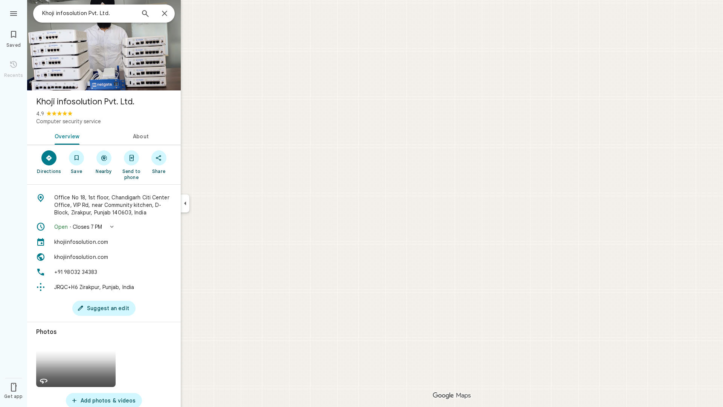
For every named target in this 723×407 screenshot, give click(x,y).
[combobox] (88, 13)
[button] (104, 226)
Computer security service (68, 121)
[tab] (65, 136)
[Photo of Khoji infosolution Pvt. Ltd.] (104, 45)
